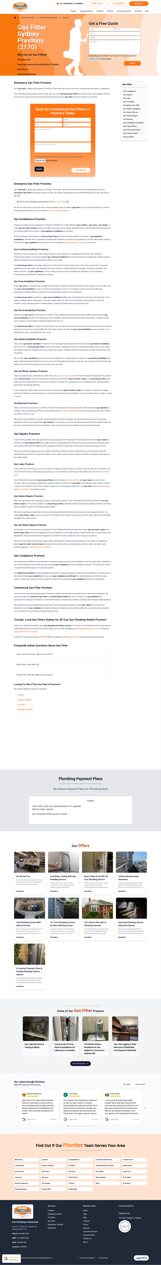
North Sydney (101, 1177)
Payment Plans (89, 1235)
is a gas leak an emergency (58, 210)
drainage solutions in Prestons (88, 629)
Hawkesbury (127, 1165)
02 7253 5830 (60, 202)
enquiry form (74, 637)
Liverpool (18, 1177)
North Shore (73, 1177)
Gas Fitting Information (132, 130)
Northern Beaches (21, 1183)
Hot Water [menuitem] (99, 11)
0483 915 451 (97, 4)
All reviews (127, 1084)
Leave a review (140, 1084)
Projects (86, 1221)
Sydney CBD (46, 1189)
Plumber (20, 695)
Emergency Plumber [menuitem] (124, 11)
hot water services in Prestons (39, 547)
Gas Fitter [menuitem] (110, 11)
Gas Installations (129, 91)
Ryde (97, 1183)
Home (85, 1210)
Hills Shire (45, 1171)
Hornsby (72, 1171)
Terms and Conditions (87, 1258)
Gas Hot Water (128, 102)
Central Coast (128, 1159)
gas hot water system (65, 376)
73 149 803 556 (23, 1238)
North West (127, 1177)
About (85, 1242)
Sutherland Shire (21, 1189)
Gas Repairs (127, 95)
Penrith (71, 1183)
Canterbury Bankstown (104, 1159)
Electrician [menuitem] (138, 11)
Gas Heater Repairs (130, 116)
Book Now (139, 4)
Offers (85, 1224)
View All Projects (79, 1064)
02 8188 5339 (118, 4)
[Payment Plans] (108, 810)
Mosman (45, 1177)
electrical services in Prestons (25, 632)
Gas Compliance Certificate (133, 123)
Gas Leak (126, 98)
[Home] (20, 7)
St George (126, 1183)
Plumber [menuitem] (73, 11)
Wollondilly (73, 1189)
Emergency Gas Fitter (131, 105)
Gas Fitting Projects (130, 133)
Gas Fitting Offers (130, 126)
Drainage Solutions (24, 700)
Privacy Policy (103, 1258)
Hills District (19, 1171)
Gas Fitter (51, 1221)
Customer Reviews (90, 1231)
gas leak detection (72, 480)
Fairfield (72, 1165)
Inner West (100, 1171)
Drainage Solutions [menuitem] (86, 11)
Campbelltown (74, 1159)
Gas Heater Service (130, 112)
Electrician (52, 1228)
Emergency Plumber (25, 709)
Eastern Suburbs (48, 1165)
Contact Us (87, 1239)
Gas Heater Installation (132, 109)
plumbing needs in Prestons (74, 242)
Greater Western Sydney (104, 1165)
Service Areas (128, 137)
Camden (45, 1159)
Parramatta (46, 1183)
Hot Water (21, 705)
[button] (62, 654)
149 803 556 (21, 1242)
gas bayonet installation (69, 411)
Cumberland (19, 1165)
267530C (23, 1247)
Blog (85, 1217)
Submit (132, 63)
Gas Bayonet (128, 119)
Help (85, 1214)
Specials (86, 1228)
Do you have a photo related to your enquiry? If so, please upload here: (113, 56)
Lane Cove (126, 1171)
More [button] (147, 11)
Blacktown (18, 1159)
